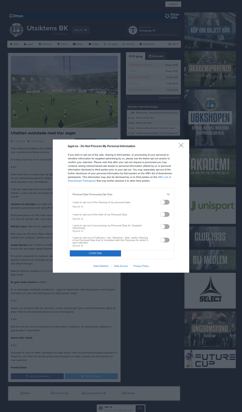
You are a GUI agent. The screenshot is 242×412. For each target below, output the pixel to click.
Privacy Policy (141, 266)
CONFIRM (95, 253)
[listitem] (121, 194)
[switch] (165, 202)
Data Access (121, 266)
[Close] (182, 146)
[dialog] (121, 206)
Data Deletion (101, 266)
